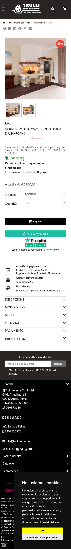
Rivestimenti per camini (19, 23)
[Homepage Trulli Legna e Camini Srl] (3, 22)
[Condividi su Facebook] (10, 29)
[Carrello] (65, 9)
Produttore (16, 339)
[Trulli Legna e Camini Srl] (27, 9)
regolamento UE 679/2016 (36, 370)
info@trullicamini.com (18, 441)
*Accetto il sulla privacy (33, 372)
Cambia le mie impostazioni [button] (42, 537)
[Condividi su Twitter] (5, 29)
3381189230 (12, 417)
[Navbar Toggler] (3, 9)
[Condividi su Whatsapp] (25, 29)
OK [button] (42, 530)
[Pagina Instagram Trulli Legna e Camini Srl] (26, 449)
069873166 (13, 408)
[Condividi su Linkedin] (15, 29)
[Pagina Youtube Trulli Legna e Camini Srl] (30, 449)
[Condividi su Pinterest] (20, 29)
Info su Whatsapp (37, 233)
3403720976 (12, 431)
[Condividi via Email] (31, 29)
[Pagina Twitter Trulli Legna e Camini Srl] (21, 449)
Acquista (37, 221)
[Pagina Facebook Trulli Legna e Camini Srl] (17, 449)
